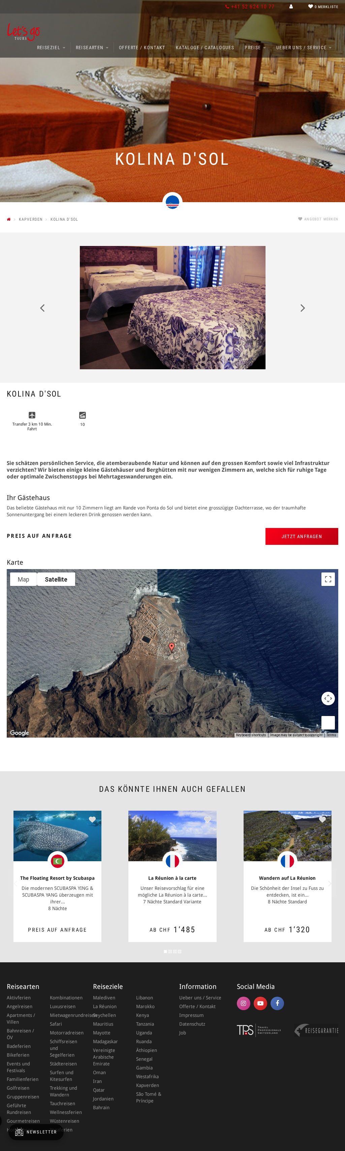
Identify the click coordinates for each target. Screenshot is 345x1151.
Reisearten (90, 47)
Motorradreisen (65, 1032)
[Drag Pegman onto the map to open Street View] (328, 722)
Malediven (104, 997)
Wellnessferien (65, 1112)
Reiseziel (49, 47)
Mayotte (102, 1032)
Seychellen (104, 1015)
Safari (56, 1024)
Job (182, 1032)
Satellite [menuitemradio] (56, 579)
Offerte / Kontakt (142, 47)
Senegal (144, 1059)
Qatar (99, 1090)
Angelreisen (19, 1006)
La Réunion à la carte (172, 878)
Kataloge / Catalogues (205, 47)
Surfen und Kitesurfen (61, 1076)
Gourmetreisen (21, 1121)
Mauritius (103, 1024)
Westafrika (147, 1076)
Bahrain (101, 1107)
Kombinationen (65, 997)
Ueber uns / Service (302, 47)
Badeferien (19, 1046)
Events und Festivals (18, 1067)
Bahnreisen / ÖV (20, 1034)
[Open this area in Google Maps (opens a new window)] (19, 733)
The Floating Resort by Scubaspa (57, 878)
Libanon (144, 997)
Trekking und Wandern (63, 1091)
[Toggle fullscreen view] (328, 579)
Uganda (144, 1032)
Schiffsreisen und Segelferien (63, 1048)
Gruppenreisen (21, 1096)
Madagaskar (105, 1041)
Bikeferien (18, 1055)
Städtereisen (63, 1063)
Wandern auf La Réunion (287, 878)
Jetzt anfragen (302, 536)
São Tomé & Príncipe (148, 1097)
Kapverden (147, 1085)
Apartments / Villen (21, 1019)
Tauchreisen (62, 1103)
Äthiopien (146, 1050)
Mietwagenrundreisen (65, 1015)
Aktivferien (19, 997)
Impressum (191, 1015)
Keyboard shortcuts (251, 735)
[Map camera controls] (328, 698)
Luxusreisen (62, 1006)
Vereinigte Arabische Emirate (104, 1057)
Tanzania (145, 1024)
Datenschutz (192, 1024)
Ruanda (144, 1041)
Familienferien (21, 1079)
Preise (253, 47)
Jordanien (103, 1098)
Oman (99, 1072)
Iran (97, 1081)
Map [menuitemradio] (23, 579)
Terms (331, 735)
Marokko (145, 1006)
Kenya (142, 1015)
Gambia (144, 1067)
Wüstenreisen (64, 1121)
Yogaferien (61, 1129)
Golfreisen (18, 1088)
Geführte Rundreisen (19, 1109)
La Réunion (105, 1006)
